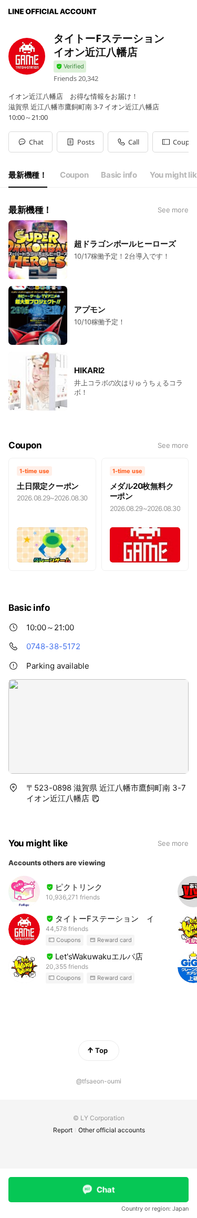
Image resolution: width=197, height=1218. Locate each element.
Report (62, 1130)
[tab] (27, 175)
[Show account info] (70, 66)
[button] (80, 141)
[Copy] (95, 798)
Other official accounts (111, 1130)
